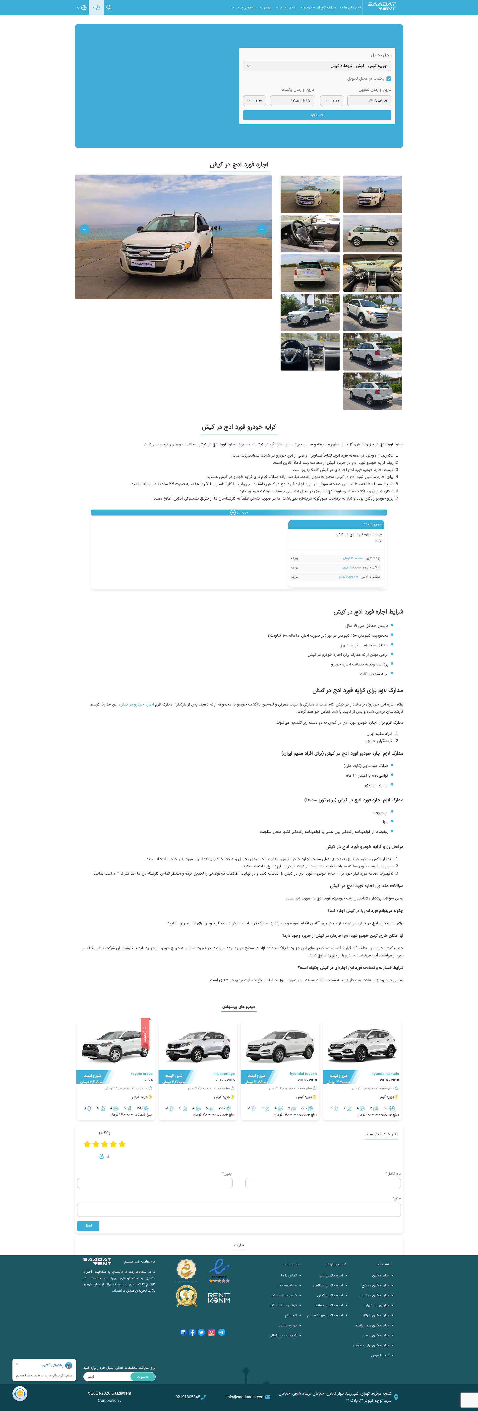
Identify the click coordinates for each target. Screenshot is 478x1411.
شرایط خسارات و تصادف (383, 968)
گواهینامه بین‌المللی (283, 1335)
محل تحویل (381, 55)
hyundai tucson (303, 1074)
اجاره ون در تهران (376, 1305)
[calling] (109, 8)
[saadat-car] (362, 1046)
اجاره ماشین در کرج (375, 1285)
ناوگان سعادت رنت (283, 1305)
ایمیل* (227, 1174)
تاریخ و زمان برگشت (297, 90)
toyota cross (142, 1074)
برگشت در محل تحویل (365, 79)
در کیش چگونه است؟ (316, 968)
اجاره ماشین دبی (331, 1275)
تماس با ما (289, 1275)
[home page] (382, 9)
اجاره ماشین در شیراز (374, 1295)
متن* (397, 1198)
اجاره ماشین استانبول (328, 1285)
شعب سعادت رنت (284, 1295)
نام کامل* (393, 1174)
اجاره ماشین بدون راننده (372, 1325)
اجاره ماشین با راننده (374, 1315)
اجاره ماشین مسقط (329, 1305)
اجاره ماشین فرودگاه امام (325, 1315)
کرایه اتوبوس (380, 1355)
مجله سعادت (287, 1285)
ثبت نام (291, 1315)
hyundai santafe (385, 1074)
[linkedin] (183, 1333)
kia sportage (224, 1074)
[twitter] (201, 1333)
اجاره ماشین (380, 1275)
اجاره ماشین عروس (376, 1335)
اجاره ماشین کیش (330, 1295)
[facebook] (192, 1333)
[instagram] (211, 1333)
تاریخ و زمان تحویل (375, 90)
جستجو (317, 115)
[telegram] (221, 1333)
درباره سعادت (287, 1325)
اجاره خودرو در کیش (137, 704)
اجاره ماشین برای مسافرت (371, 1345)
